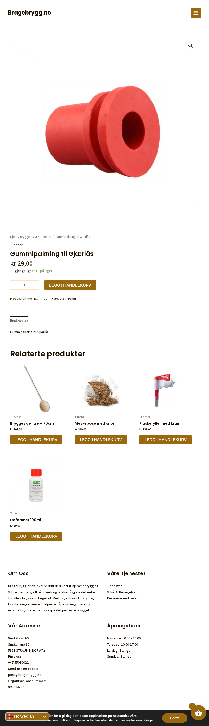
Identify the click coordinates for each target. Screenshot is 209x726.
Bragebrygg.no (29, 13)
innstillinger (145, 720)
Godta (175, 718)
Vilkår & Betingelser (122, 592)
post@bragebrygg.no (24, 674)
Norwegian (23, 716)
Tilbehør (45, 237)
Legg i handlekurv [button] (36, 439)
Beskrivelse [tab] (19, 320)
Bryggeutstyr (28, 237)
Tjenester (114, 586)
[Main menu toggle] (196, 13)
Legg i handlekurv (70, 285)
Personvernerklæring (123, 598)
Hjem (13, 237)
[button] (190, 46)
